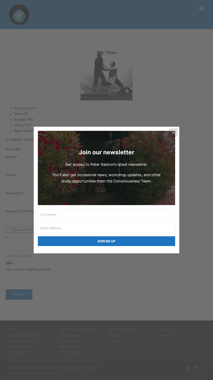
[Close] (173, 132)
